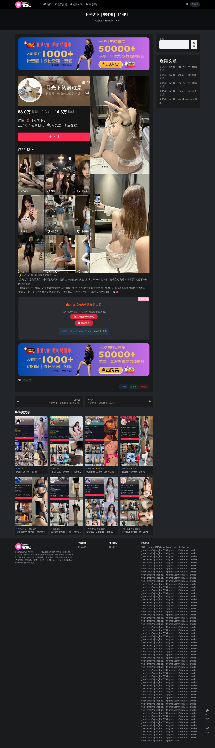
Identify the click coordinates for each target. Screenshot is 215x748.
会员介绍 (62, 4)
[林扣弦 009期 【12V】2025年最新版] (66, 501)
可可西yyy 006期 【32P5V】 (101, 532)
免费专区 (77, 4)
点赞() (145, 386)
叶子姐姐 (126, 529)
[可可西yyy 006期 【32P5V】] (101, 501)
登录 (196, 4)
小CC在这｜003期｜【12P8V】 (65, 473)
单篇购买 (85, 323)
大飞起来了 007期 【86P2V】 (31, 532)
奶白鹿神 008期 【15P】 (134, 471)
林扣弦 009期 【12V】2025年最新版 (66, 533)
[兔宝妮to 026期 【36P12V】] (101, 441)
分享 (125, 386)
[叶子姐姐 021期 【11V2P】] (136, 501)
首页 (49, 4)
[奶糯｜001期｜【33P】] (31, 441)
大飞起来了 (22, 529)
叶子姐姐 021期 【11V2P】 (135, 532)
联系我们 (93, 4)
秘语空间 (109, 20)
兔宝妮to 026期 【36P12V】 (100, 471)
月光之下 (100, 20)
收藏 (134, 386)
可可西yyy (92, 529)
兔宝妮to (91, 468)
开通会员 (82, 547)
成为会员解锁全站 (85, 316)
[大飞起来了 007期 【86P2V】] (31, 501)
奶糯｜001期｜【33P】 (28, 471)
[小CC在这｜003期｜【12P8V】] (66, 441)
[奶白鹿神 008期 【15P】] (136, 441)
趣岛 (134, 468)
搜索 (161, 38)
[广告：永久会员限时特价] (84, 54)
